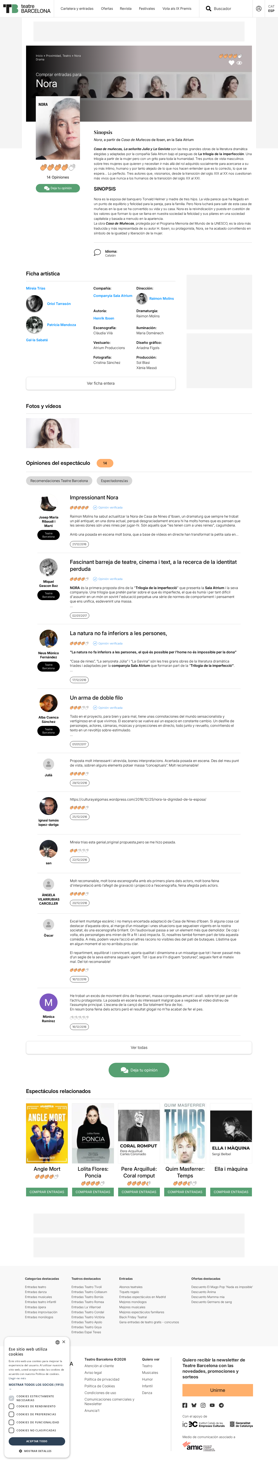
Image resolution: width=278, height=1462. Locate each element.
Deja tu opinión (61, 188)
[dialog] (37, 1397)
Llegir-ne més (17, 1378)
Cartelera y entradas (77, 8)
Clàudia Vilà (103, 333)
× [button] (63, 1342)
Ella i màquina (231, 1169)
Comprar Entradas (47, 1192)
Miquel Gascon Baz (48, 584)
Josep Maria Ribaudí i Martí (48, 521)
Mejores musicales (132, 1307)
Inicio (39, 55)
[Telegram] (221, 1405)
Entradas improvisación (41, 1312)
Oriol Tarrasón (59, 303)
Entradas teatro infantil (40, 1302)
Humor (147, 1379)
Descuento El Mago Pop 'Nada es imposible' (222, 1287)
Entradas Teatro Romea (87, 1302)
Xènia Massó (146, 368)
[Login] (258, 8)
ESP (271, 11)
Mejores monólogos (133, 1302)
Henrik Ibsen (103, 318)
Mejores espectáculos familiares (141, 1312)
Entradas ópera (35, 1307)
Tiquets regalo (129, 1292)
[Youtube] (212, 1405)
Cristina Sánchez (107, 362)
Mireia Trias (35, 288)
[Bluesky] (194, 1405)
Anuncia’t (91, 1410)
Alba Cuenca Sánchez (48, 719)
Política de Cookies (99, 1386)
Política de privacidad (101, 1379)
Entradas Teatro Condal (87, 1312)
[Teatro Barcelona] (27, 8)
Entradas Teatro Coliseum (89, 1292)
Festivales (147, 8)
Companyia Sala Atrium (112, 295)
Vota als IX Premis (176, 8)
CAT (271, 6)
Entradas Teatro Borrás (87, 1297)
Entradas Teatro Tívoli (86, 1287)
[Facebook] (184, 1405)
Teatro (67, 55)
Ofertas (107, 8)
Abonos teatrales (130, 1287)
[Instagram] (203, 1405)
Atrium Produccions (109, 348)
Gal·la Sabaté (37, 340)
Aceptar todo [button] (37, 1441)
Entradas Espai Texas (86, 1332)
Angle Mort (47, 1169)
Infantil (147, 1386)
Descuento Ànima (203, 1292)
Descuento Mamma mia (208, 1297)
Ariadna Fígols (147, 348)
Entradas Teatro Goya (86, 1327)
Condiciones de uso (100, 1393)
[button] (37, 1387)
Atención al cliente (99, 1366)
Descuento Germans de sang (211, 1302)
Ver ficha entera (101, 383)
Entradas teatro (35, 1287)
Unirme (217, 1390)
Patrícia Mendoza (61, 325)
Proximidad (53, 55)
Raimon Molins (161, 298)
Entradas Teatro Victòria (88, 1317)
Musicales (150, 1372)
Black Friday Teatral (133, 1317)
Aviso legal (93, 1372)
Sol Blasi (143, 362)
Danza (147, 1393)
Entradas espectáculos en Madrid (142, 1297)
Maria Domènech (150, 333)
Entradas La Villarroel (86, 1307)
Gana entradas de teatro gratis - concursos (149, 1322)
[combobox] (229, 8)
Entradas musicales (38, 1297)
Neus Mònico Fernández (48, 655)
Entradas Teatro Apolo (86, 1322)
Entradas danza (36, 1292)
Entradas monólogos (39, 1317)
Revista (126, 8)
